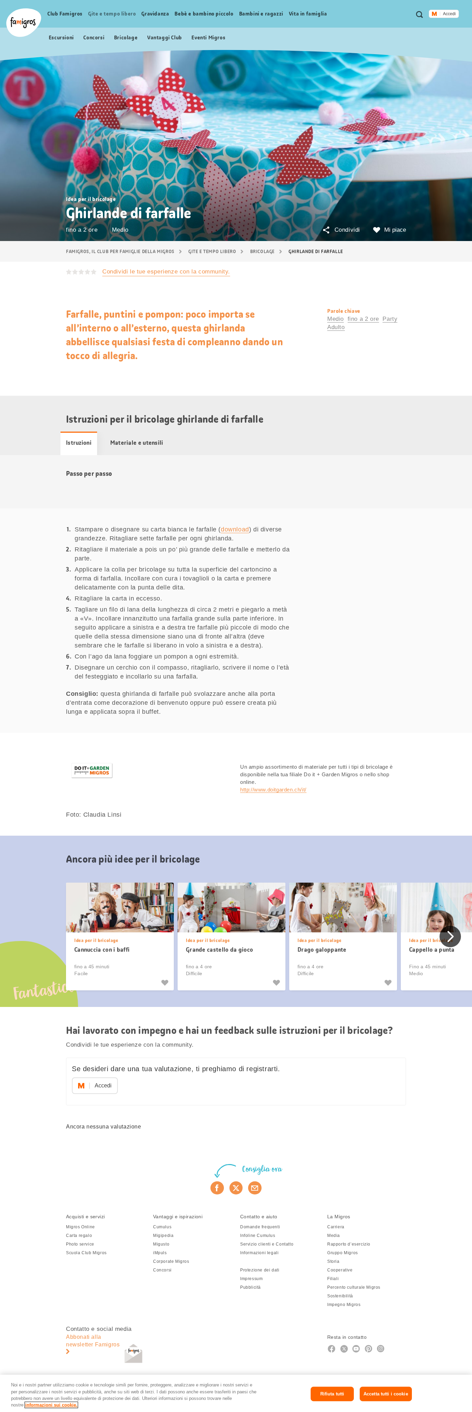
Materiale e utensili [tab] (136, 443)
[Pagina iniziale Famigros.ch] (23, 22)
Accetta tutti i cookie (386, 1393)
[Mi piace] (166, 983)
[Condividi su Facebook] (217, 1187)
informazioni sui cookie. (51, 1405)
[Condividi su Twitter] (236, 1187)
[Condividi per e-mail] (255, 1187)
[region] (236, 1393)
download (235, 529)
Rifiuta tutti (332, 1393)
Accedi (449, 13)
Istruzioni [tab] (79, 443)
